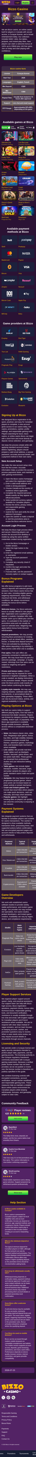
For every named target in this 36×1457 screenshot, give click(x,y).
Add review (18, 1118)
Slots (30, 127)
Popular (4, 127)
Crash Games (22, 127)
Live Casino (13, 127)
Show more (18, 1192)
